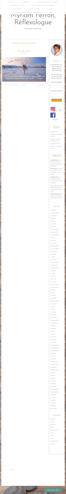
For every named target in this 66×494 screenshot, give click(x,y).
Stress (52, 438)
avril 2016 (53, 403)
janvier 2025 (53, 226)
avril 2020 (53, 309)
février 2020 (53, 315)
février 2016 (53, 405)
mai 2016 (53, 400)
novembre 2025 (54, 213)
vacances (53, 444)
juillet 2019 (53, 328)
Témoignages (16, 9)
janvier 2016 (53, 408)
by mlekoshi (34, 487)
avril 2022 (53, 276)
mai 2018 (53, 356)
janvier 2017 (53, 386)
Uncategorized (13, 84)
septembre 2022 (54, 268)
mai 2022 (53, 273)
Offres (52, 427)
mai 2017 (53, 378)
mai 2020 (53, 306)
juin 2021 (53, 290)
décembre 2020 (54, 301)
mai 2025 (53, 221)
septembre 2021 (54, 287)
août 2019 (53, 326)
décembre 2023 (54, 246)
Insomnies (53, 424)
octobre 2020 (54, 304)
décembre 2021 (54, 284)
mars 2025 (53, 224)
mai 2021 (53, 293)
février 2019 (53, 339)
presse (52, 432)
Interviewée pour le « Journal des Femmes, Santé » (56, 189)
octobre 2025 (54, 215)
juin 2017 (53, 375)
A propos (25, 2)
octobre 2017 (54, 367)
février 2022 (53, 279)
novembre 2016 (54, 389)
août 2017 (53, 372)
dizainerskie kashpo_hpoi (57, 185)
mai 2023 (53, 257)
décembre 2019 (54, 320)
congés (52, 422)
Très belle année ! (24, 51)
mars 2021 (53, 295)
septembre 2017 (54, 370)
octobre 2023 (54, 251)
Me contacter (34, 9)
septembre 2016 (54, 392)
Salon (52, 435)
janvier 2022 (53, 282)
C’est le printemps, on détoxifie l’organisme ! (56, 197)
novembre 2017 (54, 364)
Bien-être (53, 419)
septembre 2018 (54, 350)
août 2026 (53, 210)
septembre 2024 (54, 235)
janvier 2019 (53, 342)
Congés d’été (54, 131)
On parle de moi (54, 430)
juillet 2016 (53, 394)
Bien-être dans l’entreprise (44, 5)
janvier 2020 (53, 317)
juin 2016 (53, 397)
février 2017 (53, 383)
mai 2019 (53, 331)
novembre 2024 (54, 232)
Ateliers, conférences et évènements (27, 12)
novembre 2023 (54, 248)
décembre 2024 (54, 229)
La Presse (51, 9)
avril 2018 (53, 359)
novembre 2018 (54, 348)
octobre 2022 (54, 265)
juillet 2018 (53, 353)
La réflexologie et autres (47, 2)
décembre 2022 (54, 262)
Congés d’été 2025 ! (55, 143)
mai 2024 (53, 237)
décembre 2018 (54, 345)
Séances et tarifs (18, 5)
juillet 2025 (53, 218)
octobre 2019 (54, 323)
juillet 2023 (53, 254)
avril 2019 (53, 334)
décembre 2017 (54, 361)
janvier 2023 (53, 259)
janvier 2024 (53, 243)
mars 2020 (53, 312)
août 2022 (53, 270)
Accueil (11, 2)
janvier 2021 (53, 298)
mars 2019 (53, 337)
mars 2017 (53, 381)
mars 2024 (53, 240)
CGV (51, 12)
